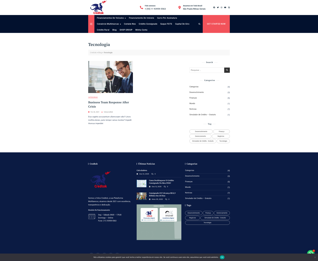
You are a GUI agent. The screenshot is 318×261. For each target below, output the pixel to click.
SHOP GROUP (126, 30)
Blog (114, 30)
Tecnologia (223, 141)
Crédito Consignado (148, 24)
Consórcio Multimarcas (108, 24)
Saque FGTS (166, 24)
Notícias (193, 109)
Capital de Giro (182, 24)
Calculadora (142, 170)
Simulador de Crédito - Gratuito (203, 141)
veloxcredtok (108, 112)
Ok (222, 257)
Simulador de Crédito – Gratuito (202, 114)
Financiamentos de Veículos (110, 18)
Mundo (192, 103)
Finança (221, 131)
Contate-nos (130, 24)
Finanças (193, 98)
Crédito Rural (103, 30)
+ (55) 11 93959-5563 (155, 7)
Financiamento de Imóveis (141, 18)
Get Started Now (216, 24)
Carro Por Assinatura (167, 18)
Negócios (221, 136)
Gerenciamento (200, 136)
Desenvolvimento (196, 92)
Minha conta (141, 30)
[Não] (315, 257)
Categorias (93, 97)
